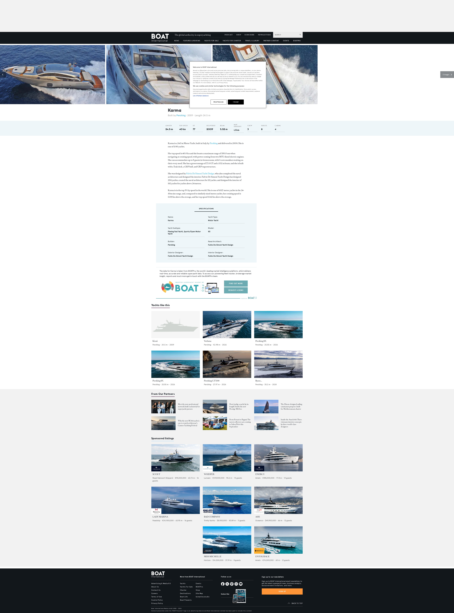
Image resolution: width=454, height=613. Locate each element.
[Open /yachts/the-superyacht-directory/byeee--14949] (278, 364)
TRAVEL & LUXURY (252, 41)
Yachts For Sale (186, 587)
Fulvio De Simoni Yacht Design (200, 173)
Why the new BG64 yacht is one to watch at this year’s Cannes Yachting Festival (188, 423)
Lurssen (207, 478)
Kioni (155, 341)
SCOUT (156, 474)
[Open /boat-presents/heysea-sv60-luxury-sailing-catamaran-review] (266, 406)
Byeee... (258, 380)
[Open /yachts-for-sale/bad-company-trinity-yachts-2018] (227, 500)
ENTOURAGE (262, 556)
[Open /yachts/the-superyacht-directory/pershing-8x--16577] (278, 324)
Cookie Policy (157, 600)
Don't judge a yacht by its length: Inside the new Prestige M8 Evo (239, 406)
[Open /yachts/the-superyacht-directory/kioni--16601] (175, 324)
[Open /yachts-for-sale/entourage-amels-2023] (278, 540)
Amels (257, 478)
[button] (3, 75)
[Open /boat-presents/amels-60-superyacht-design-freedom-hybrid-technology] (266, 423)
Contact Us (156, 590)
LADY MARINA (160, 516)
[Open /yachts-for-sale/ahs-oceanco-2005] (278, 500)
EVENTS (286, 41)
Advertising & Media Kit (161, 584)
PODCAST (229, 35)
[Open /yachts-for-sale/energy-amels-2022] (278, 458)
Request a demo (235, 290)
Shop (198, 590)
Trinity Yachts (209, 520)
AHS (257, 516)
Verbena (207, 341)
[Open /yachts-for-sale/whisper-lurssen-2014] (227, 458)
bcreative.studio (203, 597)
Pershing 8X (260, 341)
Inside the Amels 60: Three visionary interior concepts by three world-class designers (291, 423)
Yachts (183, 584)
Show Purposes (218, 102)
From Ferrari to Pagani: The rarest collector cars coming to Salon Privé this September (240, 423)
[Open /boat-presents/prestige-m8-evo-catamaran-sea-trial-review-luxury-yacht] (215, 406)
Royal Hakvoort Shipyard (163, 478)
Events (198, 584)
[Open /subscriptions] (237, 596)
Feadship (156, 520)
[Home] (161, 38)
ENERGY (260, 474)
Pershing (181, 115)
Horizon (207, 560)
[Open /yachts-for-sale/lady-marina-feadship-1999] (175, 500)
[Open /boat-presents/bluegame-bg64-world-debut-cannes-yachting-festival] (163, 423)
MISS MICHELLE (212, 556)
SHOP (238, 35)
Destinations (185, 593)
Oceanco (259, 520)
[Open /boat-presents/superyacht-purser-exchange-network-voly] (163, 406)
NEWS (176, 41)
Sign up (282, 591)
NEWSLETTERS (264, 35)
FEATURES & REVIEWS (191, 41)
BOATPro (199, 587)
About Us (155, 587)
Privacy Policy (157, 603)
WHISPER (209, 474)
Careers (154, 593)
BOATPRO (297, 41)
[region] (227, 84)
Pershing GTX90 (211, 380)
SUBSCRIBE (249, 35)
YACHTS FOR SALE (211, 41)
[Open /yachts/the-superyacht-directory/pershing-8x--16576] (175, 364)
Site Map (199, 593)
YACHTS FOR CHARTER (232, 41)
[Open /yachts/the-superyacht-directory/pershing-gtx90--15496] (227, 364)
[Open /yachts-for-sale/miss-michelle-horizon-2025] (227, 540)
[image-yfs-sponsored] (156, 471)
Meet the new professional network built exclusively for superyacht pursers (189, 406)
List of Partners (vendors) (200, 96)
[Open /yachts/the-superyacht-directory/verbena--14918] (227, 324)
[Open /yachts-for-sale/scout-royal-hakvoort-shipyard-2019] (175, 458)
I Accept (236, 102)
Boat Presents (186, 600)
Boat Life (184, 597)
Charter (183, 590)
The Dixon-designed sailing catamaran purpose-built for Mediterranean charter (291, 406)
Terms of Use (156, 597)
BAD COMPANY (212, 516)
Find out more (236, 284)
